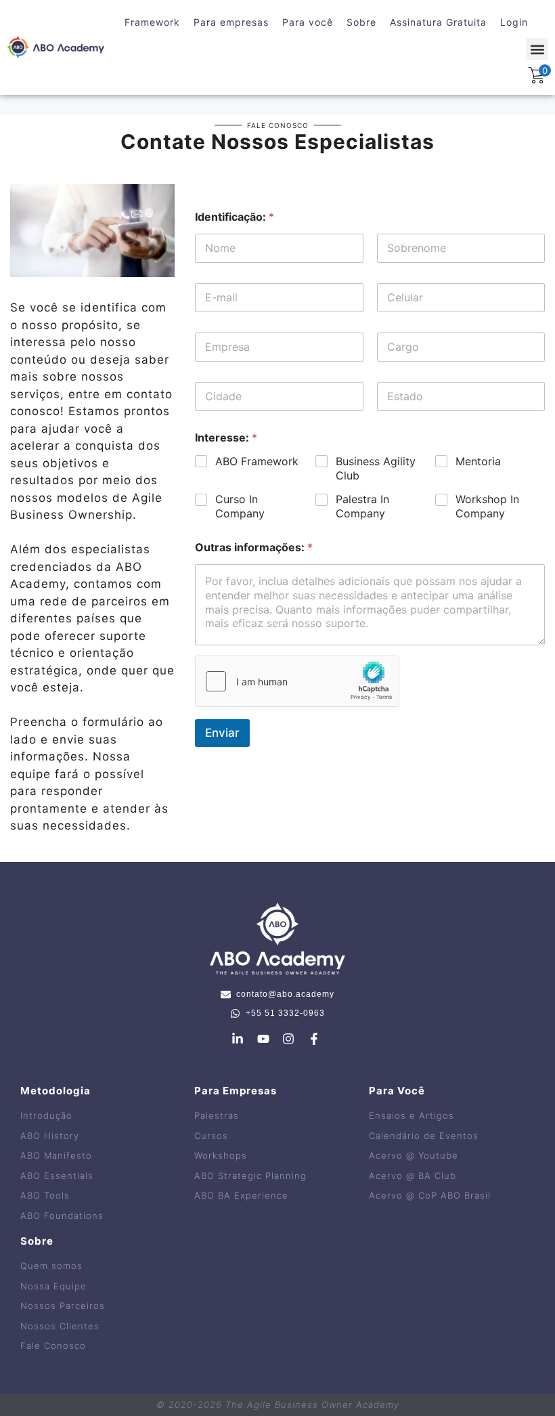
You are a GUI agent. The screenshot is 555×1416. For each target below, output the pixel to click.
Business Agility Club (376, 468)
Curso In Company (240, 506)
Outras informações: (254, 547)
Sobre (361, 22)
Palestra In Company (362, 506)
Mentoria (478, 461)
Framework (152, 22)
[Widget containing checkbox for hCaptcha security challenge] (297, 681)
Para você (307, 22)
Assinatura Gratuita (438, 22)
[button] (537, 49)
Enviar (222, 732)
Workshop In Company (487, 506)
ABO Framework (256, 461)
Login (514, 22)
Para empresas (231, 22)
